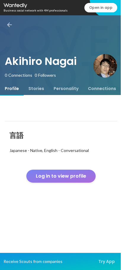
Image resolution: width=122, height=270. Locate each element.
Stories (36, 88)
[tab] (12, 88)
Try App (106, 261)
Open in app (101, 7)
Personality (66, 88)
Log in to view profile (61, 176)
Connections (102, 88)
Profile (12, 88)
